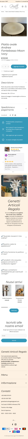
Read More (7, 169)
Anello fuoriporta (7, 298)
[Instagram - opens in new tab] (15, 424)
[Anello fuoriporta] (7, 290)
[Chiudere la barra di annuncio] (26, 1)
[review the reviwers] (5, 159)
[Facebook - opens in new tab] (12, 424)
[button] (2, 6)
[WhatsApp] (15, 115)
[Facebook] (10, 115)
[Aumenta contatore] (8, 66)
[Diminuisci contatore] (2, 66)
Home (2, 11)
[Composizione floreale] (20, 290)
